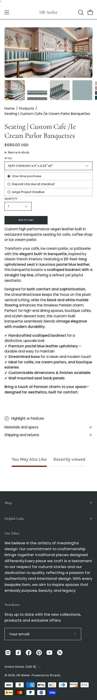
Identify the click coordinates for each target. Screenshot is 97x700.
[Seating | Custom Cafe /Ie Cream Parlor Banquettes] (15, 90)
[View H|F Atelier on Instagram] (8, 652)
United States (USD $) (20, 667)
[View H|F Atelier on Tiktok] (18, 652)
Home (9, 108)
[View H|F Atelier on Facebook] (28, 652)
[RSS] (59, 652)
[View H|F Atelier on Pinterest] (39, 652)
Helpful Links (14, 518)
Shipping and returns (22, 434)
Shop (8, 502)
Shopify (55, 675)
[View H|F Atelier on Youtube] (49, 652)
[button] (80, 12)
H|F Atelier (48, 12)
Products (26, 108)
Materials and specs (21, 427)
